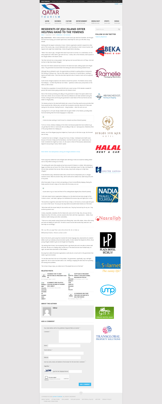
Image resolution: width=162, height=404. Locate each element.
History (97, 399)
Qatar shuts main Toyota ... (95, 1)
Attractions (56, 399)
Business (58, 22)
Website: (46, 357)
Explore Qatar (75, 399)
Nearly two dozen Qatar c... (60, 1)
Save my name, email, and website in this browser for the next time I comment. (64, 362)
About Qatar (45, 399)
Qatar (47, 22)
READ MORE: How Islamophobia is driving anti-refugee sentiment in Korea (60, 151)
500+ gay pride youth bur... (77, 1)
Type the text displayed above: (60, 371)
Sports (107, 22)
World (117, 22)
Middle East (95, 22)
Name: (46, 345)
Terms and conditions (51, 401)
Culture (69, 22)
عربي (121, 3)
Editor (42, 35)
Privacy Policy (106, 399)
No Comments (67, 35)
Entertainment (81, 22)
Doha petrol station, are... (112, 1)
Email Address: (48, 350)
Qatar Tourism (57, 396)
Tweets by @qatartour (101, 36)
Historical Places (87, 399)
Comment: (47, 331)
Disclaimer (65, 399)
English (116, 3)
